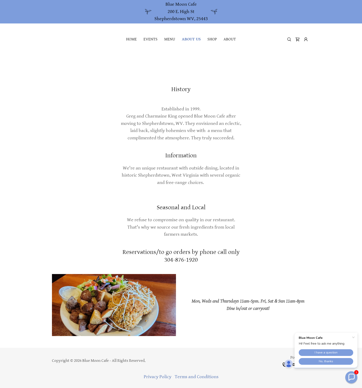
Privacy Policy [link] (157, 377)
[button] (306, 39)
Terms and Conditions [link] (196, 377)
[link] (297, 39)
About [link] (230, 39)
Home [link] (131, 39)
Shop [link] (212, 39)
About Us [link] (191, 39)
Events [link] (151, 39)
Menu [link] (169, 39)
